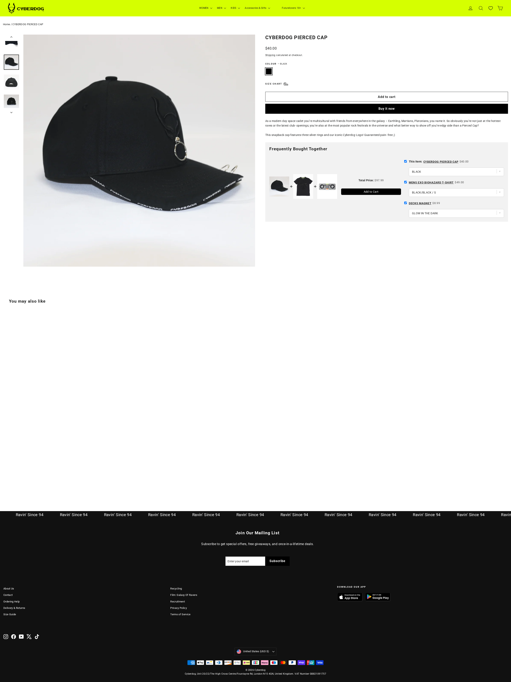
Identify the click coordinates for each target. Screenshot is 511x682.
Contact (8, 594)
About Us (8, 588)
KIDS (234, 8)
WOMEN (204, 8)
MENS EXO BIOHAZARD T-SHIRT (431, 182)
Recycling (176, 588)
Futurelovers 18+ (292, 8)
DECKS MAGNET (420, 203)
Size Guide (9, 614)
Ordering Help (11, 601)
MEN (220, 8)
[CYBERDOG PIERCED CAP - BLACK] (6, 483)
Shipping (270, 55)
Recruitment (177, 601)
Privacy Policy (178, 607)
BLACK (268, 71)
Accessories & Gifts (256, 8)
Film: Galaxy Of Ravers (183, 594)
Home (6, 24)
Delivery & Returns (14, 607)
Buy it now (386, 109)
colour (276, 64)
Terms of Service (180, 614)
